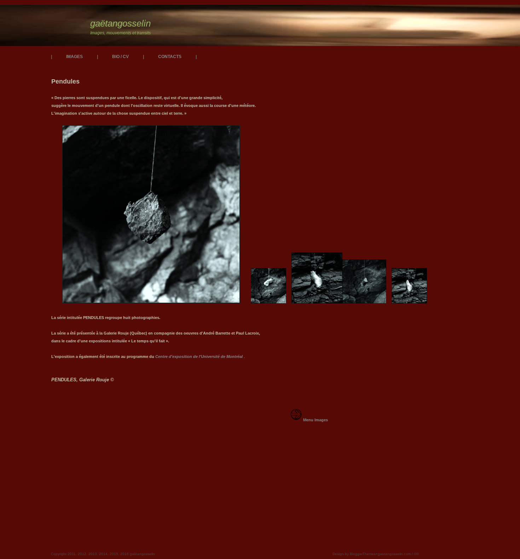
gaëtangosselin (120, 23)
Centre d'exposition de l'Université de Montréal (199, 356)
